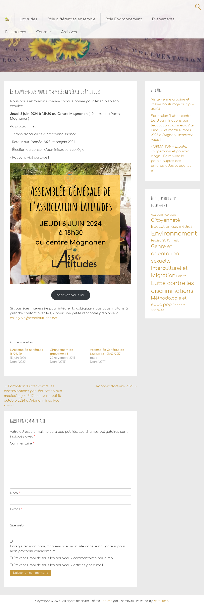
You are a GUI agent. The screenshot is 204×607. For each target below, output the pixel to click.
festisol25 (158, 240)
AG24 (166, 215)
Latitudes (28, 19)
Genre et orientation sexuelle (165, 254)
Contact (43, 32)
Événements (163, 19)
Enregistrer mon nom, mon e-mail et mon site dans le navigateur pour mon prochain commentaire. (67, 549)
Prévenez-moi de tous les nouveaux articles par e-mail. (59, 565)
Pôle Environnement (124, 19)
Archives (69, 32)
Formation (174, 240)
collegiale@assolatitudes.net (33, 318)
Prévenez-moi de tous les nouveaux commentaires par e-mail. (64, 558)
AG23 (160, 215)
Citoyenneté (165, 220)
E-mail (16, 509)
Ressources (15, 32)
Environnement (174, 233)
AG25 (173, 215)
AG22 (153, 215)
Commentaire (22, 443)
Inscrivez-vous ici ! (70, 295)
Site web (17, 525)
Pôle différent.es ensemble (71, 19)
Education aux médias (171, 227)
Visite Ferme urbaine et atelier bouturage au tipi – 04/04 (172, 104)
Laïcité (181, 276)
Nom (15, 493)
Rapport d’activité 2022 (116, 386)
